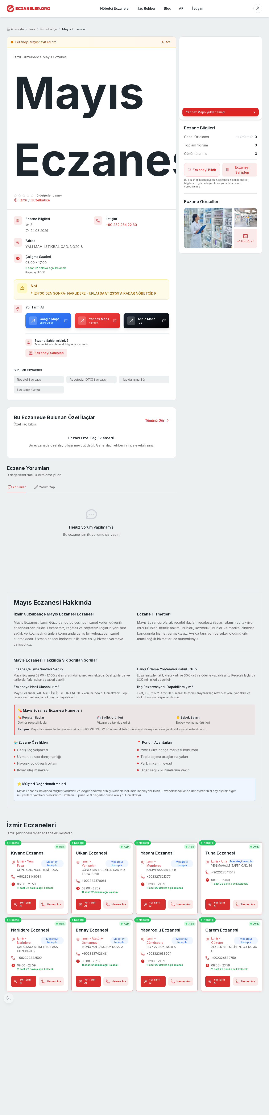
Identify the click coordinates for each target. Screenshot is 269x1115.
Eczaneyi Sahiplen (49, 353)
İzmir (32, 29)
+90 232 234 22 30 (121, 225)
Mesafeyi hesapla (52, 863)
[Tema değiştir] (8, 998)
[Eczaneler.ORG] (28, 8)
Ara (168, 42)
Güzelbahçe (48, 29)
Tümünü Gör (154, 420)
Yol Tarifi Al (25, 904)
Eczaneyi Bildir (204, 170)
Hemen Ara (54, 904)
